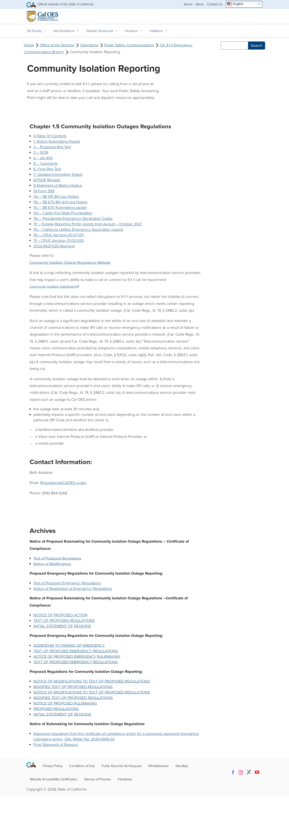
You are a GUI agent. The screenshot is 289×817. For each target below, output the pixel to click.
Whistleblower (158, 765)
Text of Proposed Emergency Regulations (67, 582)
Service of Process (97, 779)
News (200, 4)
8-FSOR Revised (46, 179)
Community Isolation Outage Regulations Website (70, 262)
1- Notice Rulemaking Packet (56, 141)
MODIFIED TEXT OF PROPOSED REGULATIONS (73, 686)
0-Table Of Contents (49, 135)
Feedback (125, 779)
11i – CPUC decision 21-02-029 (58, 240)
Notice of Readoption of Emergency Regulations (72, 588)
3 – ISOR (40, 152)
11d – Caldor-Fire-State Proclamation (62, 212)
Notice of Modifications (52, 563)
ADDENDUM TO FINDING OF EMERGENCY (69, 645)
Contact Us (214, 4)
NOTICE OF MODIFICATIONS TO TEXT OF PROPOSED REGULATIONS (91, 681)
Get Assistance (64, 30)
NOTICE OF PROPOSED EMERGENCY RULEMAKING (76, 656)
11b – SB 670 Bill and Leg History (60, 201)
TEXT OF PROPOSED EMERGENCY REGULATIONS (75, 650)
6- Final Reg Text (47, 168)
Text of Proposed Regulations (57, 558)
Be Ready (34, 30)
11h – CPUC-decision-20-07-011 (58, 234)
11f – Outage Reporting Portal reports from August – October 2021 (87, 223)
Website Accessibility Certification (53, 779)
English (237, 4)
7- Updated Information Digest (57, 174)
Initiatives (157, 30)
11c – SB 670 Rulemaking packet (60, 207)
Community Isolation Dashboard (54, 286)
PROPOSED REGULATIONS (55, 708)
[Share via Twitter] (248, 772)
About (188, 4)
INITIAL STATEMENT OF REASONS (62, 625)
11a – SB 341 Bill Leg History (56, 196)
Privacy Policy (52, 765)
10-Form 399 (43, 190)
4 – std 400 (43, 157)
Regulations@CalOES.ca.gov (63, 482)
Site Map (181, 765)
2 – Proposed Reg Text (52, 146)
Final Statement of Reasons (55, 744)
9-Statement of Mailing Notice (57, 185)
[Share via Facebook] (232, 772)
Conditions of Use (82, 765)
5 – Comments (45, 163)
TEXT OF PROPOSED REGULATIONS (64, 620)
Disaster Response (100, 30)
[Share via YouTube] (257, 772)
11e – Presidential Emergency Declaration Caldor (73, 218)
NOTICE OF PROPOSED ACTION (60, 614)
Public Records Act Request (122, 765)
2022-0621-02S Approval (54, 245)
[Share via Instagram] (240, 772)
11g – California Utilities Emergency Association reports (78, 229)
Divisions (132, 30)
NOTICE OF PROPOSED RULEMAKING (65, 703)
